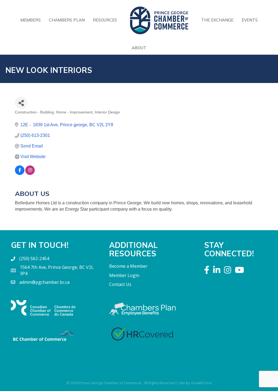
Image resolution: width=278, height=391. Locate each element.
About (139, 47)
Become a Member (128, 266)
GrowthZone (201, 382)
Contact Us (120, 284)
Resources (105, 20)
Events (250, 20)
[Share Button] (21, 103)
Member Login (124, 275)
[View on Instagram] (30, 173)
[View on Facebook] (19, 173)
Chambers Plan (67, 20)
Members (30, 20)
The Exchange (217, 20)
